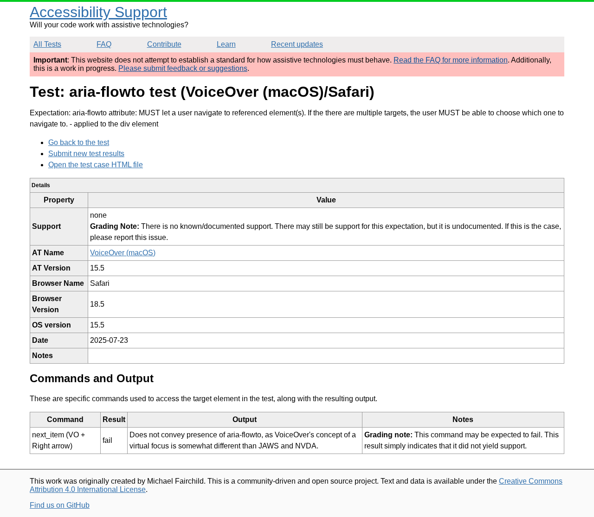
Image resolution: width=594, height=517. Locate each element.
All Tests (47, 44)
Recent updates (297, 44)
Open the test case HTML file (95, 165)
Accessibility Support (98, 12)
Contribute (164, 44)
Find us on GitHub (60, 505)
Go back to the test (78, 142)
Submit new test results (86, 154)
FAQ (104, 44)
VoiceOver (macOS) (122, 253)
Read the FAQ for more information (451, 60)
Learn (226, 44)
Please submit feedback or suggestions (182, 68)
